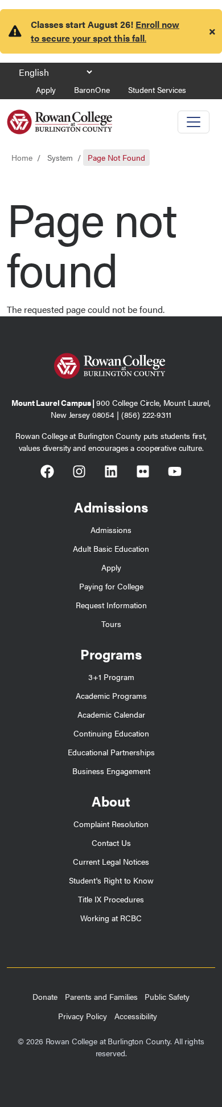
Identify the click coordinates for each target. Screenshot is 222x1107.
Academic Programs (111, 695)
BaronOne (92, 89)
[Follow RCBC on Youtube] (175, 473)
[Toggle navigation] (193, 122)
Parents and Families (101, 996)
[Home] (59, 118)
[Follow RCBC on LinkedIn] (111, 473)
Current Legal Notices (111, 861)
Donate (44, 996)
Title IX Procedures (111, 899)
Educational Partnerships (111, 752)
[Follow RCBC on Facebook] (47, 473)
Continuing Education (111, 733)
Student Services (157, 89)
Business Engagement (111, 770)
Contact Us (111, 842)
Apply (46, 89)
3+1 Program (111, 676)
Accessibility (135, 1015)
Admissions (111, 529)
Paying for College (111, 586)
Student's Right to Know (111, 880)
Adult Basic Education (111, 548)
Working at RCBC (111, 917)
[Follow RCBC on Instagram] (79, 473)
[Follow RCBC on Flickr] (143, 473)
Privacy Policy (82, 1015)
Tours (111, 623)
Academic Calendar (111, 714)
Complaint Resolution (111, 823)
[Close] (212, 31)
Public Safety (167, 996)
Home (21, 157)
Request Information (111, 605)
